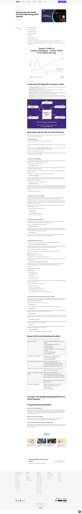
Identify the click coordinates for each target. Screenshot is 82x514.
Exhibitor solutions (17, 481)
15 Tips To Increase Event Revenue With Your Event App (31, 445)
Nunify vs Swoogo (39, 478)
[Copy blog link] (16, 28)
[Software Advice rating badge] (65, 500)
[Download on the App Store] (58, 498)
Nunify (58, 316)
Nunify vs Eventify (39, 491)
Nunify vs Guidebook (40, 480)
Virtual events (17, 487)
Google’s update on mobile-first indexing (35, 167)
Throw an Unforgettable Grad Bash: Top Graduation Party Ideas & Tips (61, 446)
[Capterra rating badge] (59, 500)
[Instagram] (62, 502)
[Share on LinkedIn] (20, 28)
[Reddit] (63, 502)
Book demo (59, 480)
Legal (16, 502)
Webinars (16, 488)
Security (23, 502)
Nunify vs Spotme (39, 481)
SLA (24, 502)
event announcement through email (45, 205)
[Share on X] (18, 28)
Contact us (48, 478)
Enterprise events (17, 484)
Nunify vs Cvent (39, 474)
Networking (17, 478)
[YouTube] (66, 502)
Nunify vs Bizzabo (39, 477)
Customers (59, 477)
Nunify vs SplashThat (40, 484)
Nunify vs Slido (39, 490)
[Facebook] (59, 502)
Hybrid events (17, 490)
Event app (16, 477)
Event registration (17, 474)
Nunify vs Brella (39, 488)
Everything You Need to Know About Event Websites (51, 445)
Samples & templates (29, 480)
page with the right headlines (35, 299)
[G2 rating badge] (55, 500)
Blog (26, 474)
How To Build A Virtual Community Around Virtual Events (41, 445)
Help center (49, 477)
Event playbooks (28, 478)
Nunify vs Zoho (39, 487)
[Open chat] (79, 511)
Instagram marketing (61, 95)
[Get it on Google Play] (64, 498)
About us (59, 474)
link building (57, 186)
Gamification (17, 480)
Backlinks (28, 185)
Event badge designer (50, 474)
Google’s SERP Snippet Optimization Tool (38, 258)
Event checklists (28, 477)
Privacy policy (19, 502)
